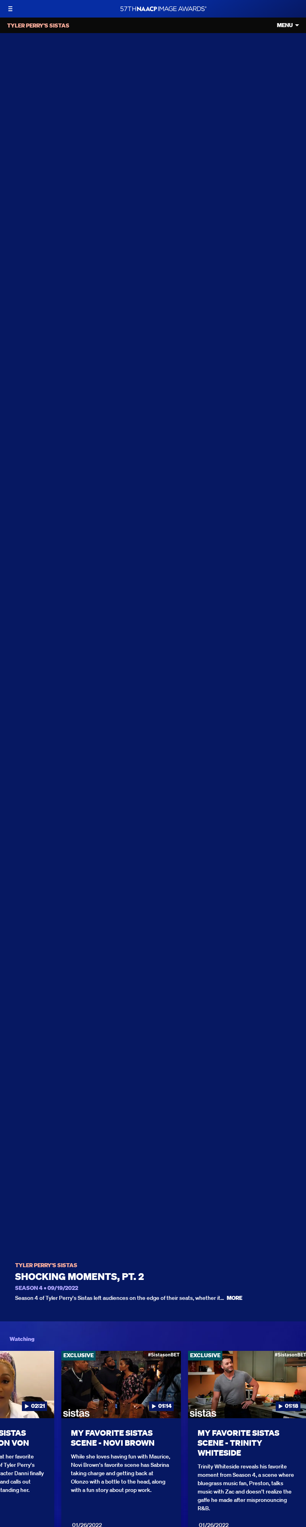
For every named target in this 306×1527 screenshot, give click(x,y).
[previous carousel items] (12, 1401)
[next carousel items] (294, 1401)
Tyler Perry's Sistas (46, 1265)
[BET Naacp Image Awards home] (163, 9)
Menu (285, 25)
